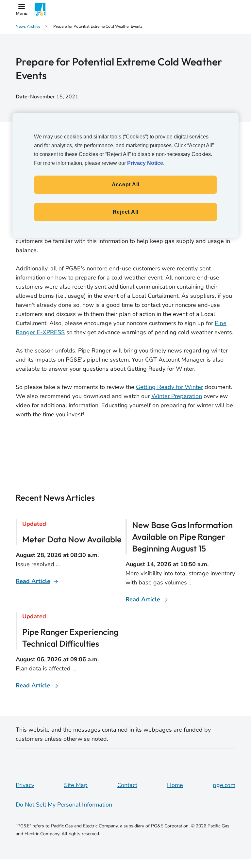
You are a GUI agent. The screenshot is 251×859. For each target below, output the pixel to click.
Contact (127, 785)
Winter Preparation (176, 396)
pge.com (224, 785)
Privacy (25, 785)
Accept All (126, 184)
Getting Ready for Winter (169, 387)
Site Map (76, 785)
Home (175, 785)
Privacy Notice (145, 163)
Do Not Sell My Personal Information (64, 805)
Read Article (33, 581)
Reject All (126, 212)
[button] (21, 9)
